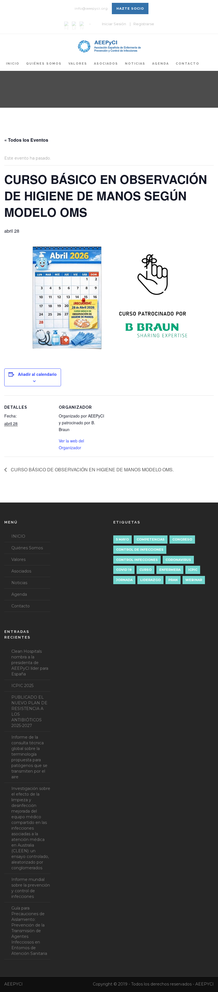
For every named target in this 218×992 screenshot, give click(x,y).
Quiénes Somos (44, 63)
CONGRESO (182, 539)
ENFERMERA (170, 570)
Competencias (151, 539)
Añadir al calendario (37, 374)
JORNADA (124, 580)
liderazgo (150, 580)
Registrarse (143, 24)
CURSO (145, 570)
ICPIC (192, 570)
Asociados (106, 63)
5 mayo (122, 539)
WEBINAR (193, 580)
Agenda (160, 63)
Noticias (135, 63)
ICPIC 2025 (22, 685)
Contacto (187, 63)
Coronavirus (178, 560)
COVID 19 (124, 570)
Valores (77, 63)
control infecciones (137, 560)
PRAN (173, 580)
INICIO (12, 63)
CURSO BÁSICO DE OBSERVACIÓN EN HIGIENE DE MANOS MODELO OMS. (92, 469)
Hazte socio (130, 8)
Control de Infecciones (140, 550)
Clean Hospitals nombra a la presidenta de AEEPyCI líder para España (29, 663)
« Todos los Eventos (26, 140)
